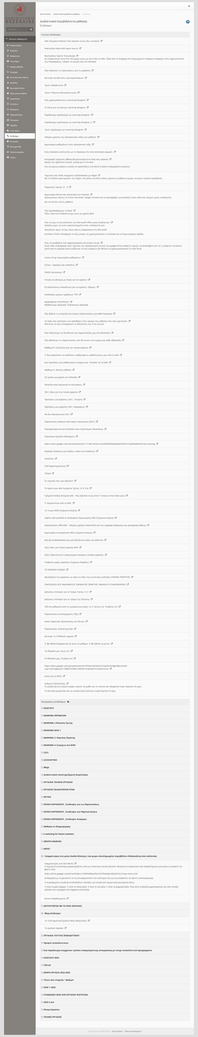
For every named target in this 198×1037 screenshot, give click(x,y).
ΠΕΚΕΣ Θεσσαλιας (53, 272)
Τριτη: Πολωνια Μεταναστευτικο (60, 92)
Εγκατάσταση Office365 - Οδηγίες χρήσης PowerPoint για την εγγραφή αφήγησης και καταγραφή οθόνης (95, 525)
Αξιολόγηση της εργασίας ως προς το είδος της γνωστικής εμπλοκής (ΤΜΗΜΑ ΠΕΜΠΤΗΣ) (87, 577)
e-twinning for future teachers (59, 834)
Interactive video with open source (61, 48)
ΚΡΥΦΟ (47, 797)
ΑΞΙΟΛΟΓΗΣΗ (50, 760)
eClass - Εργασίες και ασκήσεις (60, 265)
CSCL (46, 752)
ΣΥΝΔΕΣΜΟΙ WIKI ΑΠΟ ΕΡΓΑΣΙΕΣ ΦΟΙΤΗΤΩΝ (66, 994)
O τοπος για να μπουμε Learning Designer (65, 107)
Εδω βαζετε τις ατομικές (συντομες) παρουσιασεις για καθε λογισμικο (78, 313)
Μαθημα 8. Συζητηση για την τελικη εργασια (66, 347)
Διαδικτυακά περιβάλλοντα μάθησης (66, 14)
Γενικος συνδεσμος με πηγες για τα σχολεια (66, 279)
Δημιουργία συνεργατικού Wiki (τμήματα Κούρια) (68, 532)
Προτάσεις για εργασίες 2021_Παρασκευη (65, 406)
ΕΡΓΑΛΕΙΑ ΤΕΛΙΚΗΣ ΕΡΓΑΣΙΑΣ (58, 782)
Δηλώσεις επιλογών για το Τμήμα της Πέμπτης (67, 599)
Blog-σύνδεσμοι (53, 913)
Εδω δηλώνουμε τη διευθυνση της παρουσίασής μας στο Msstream (77, 332)
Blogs (46, 767)
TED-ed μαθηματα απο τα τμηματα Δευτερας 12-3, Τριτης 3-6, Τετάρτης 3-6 (81, 606)
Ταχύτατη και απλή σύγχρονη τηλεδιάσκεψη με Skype (71, 175)
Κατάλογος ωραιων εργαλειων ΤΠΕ (61, 294)
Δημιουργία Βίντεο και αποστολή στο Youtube (67, 194)
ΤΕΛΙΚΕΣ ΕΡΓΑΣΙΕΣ (53, 1017)
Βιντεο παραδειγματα (55, 898)
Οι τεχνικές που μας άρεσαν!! (59, 480)
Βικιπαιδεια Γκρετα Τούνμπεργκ (60, 55)
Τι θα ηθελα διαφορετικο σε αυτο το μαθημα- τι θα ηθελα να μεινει (77, 643)
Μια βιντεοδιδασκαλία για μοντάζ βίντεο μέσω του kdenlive (74, 540)
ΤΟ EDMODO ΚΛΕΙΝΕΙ (55, 569)
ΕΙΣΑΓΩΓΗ (49, 708)
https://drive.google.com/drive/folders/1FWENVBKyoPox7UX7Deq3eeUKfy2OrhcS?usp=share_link (91, 873)
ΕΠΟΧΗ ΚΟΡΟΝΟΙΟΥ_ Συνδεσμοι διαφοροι (65, 819)
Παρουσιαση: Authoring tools (59, 628)
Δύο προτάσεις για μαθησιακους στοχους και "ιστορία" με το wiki (76, 362)
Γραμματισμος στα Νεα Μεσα (59, 863)
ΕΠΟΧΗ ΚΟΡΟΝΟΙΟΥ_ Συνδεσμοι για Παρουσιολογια (70, 811)
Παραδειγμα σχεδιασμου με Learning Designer (67, 114)
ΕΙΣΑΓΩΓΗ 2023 (51, 957)
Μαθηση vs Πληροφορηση (57, 826)
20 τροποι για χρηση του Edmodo (61, 377)
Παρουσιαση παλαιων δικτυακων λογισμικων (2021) (70, 421)
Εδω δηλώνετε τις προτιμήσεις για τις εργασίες (67, 70)
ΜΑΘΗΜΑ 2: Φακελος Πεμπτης (59, 737)
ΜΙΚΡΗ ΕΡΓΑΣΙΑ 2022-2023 (57, 972)
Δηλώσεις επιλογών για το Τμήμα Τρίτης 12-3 (66, 591)
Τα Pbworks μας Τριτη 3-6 (57, 651)
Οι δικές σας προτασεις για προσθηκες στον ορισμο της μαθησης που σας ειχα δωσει (86, 321)
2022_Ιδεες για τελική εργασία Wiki (61, 547)
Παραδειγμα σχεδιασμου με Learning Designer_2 (68, 122)
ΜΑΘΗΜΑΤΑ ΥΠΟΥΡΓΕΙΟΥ (57, 302)
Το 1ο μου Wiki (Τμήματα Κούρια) (61, 510)
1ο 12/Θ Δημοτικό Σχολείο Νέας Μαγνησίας (66, 920)
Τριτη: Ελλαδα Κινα (54, 85)
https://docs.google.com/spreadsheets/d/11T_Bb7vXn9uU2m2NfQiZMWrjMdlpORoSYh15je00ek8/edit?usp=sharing (100, 443)
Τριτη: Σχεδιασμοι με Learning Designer (64, 129)
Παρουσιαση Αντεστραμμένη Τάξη (61, 614)
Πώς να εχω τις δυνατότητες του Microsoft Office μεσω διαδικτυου (77, 222)
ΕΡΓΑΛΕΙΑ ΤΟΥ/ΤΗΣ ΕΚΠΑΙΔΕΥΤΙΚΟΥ (61, 935)
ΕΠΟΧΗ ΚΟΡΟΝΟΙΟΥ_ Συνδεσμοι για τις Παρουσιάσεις (71, 804)
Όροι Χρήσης (117, 1031)
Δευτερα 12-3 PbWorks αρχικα (59, 636)
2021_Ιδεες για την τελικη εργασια (61, 392)
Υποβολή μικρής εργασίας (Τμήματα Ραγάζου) (67, 562)
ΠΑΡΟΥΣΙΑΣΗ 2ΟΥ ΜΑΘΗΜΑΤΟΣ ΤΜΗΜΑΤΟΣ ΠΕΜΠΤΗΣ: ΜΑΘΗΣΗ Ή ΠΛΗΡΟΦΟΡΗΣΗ (85, 584)
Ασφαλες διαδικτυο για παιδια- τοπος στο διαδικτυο (70, 451)
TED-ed (47, 965)
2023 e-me (49, 1002)
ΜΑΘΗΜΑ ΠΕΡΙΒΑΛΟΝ (55, 715)
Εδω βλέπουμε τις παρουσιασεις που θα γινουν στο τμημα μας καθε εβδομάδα (83, 340)
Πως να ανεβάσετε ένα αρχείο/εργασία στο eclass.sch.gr (72, 242)
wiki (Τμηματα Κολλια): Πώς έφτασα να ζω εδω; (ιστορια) (72, 41)
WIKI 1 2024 (50, 987)
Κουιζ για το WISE (53, 676)
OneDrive (49, 458)
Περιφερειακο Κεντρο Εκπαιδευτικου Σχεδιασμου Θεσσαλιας (74, 429)
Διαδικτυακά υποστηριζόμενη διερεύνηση (66, 774)
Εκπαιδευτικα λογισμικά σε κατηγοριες (63, 384)
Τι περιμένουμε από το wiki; (58, 503)
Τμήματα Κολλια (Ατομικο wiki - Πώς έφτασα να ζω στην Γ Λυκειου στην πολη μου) (85, 495)
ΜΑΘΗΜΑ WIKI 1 (52, 730)
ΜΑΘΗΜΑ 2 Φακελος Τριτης (58, 723)
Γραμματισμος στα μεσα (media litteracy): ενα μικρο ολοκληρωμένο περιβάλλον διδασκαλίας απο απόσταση (101, 856)
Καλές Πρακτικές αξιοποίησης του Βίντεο (65, 621)
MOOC (47, 848)
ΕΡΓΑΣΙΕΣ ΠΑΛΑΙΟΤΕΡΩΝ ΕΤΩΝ (59, 789)
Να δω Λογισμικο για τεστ (57, 414)
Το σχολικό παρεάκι (54, 928)
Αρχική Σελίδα (45, 14)
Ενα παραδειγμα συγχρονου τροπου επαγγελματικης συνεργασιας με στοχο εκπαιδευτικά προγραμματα (98, 950)
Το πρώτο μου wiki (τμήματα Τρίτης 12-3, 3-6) (67, 488)
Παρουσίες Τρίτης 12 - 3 (56, 187)
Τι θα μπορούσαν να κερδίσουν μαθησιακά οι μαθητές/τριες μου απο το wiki (82, 355)
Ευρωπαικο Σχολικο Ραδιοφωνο (60, 436)
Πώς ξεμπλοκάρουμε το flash (58, 210)
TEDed (48, 473)
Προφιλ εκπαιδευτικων (56, 943)
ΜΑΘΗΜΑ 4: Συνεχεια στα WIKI (60, 745)
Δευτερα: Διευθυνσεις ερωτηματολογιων (64, 77)
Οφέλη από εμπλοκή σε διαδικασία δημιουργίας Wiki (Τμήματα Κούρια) (79, 517)
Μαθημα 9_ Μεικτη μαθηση (58, 369)
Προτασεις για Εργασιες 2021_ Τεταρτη (63, 399)
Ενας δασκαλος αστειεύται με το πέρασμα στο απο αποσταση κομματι (79, 151)
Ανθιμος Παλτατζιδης (55, 683)
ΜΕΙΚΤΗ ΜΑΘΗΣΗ (52, 841)
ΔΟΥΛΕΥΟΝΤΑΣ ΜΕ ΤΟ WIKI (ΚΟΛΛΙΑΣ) (63, 906)
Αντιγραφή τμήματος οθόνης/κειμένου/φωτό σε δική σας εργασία (76, 159)
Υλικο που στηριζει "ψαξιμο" (59, 980)
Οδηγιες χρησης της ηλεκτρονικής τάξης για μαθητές (70, 137)
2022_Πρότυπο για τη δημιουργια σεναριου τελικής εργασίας (74, 554)
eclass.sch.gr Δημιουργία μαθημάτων (63, 257)
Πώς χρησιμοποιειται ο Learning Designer (65, 100)
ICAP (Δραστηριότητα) (55, 466)
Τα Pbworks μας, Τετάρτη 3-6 (59, 658)
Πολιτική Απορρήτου (133, 1031)
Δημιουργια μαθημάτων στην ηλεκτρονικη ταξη (68, 144)
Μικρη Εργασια (51, 1009)
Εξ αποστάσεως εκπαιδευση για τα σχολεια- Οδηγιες (70, 287)
